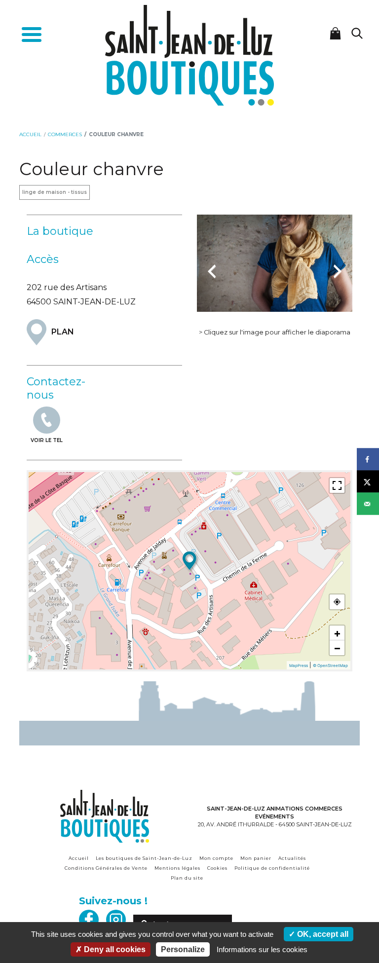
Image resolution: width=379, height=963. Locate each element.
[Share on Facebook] (368, 459)
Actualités (292, 858)
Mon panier (255, 858)
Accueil (79, 858)
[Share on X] (368, 482)
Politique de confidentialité (272, 868)
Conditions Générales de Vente (106, 868)
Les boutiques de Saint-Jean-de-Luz (144, 858)
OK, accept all (321, 934)
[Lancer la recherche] (356, 33)
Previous (212, 266)
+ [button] (337, 633)
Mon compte (216, 858)
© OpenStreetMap (330, 665)
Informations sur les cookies (262, 949)
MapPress (298, 665)
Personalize (183, 949)
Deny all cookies (114, 949)
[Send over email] (368, 504)
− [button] (337, 647)
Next (337, 266)
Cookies (217, 868)
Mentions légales (177, 868)
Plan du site (187, 878)
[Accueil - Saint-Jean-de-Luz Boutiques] (189, 54)
